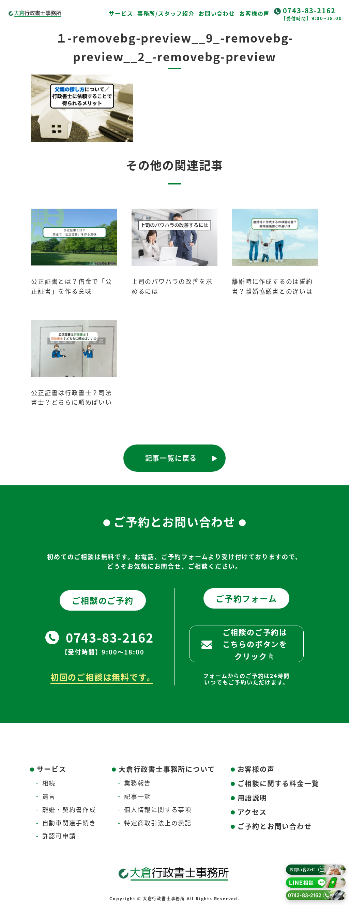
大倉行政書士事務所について (167, 769)
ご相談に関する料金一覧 (278, 783)
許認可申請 (59, 835)
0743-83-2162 (309, 10)
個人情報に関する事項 (158, 809)
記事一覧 (137, 796)
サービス (121, 13)
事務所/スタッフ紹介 (166, 13)
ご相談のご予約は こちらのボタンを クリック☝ (255, 643)
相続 (49, 782)
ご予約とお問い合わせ (275, 826)
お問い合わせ (217, 13)
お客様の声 (254, 13)
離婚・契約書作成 (69, 809)
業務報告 (137, 782)
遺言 (49, 796)
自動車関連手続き (69, 822)
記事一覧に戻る (171, 458)
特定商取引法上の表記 (158, 822)
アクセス (252, 812)
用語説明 (252, 798)
